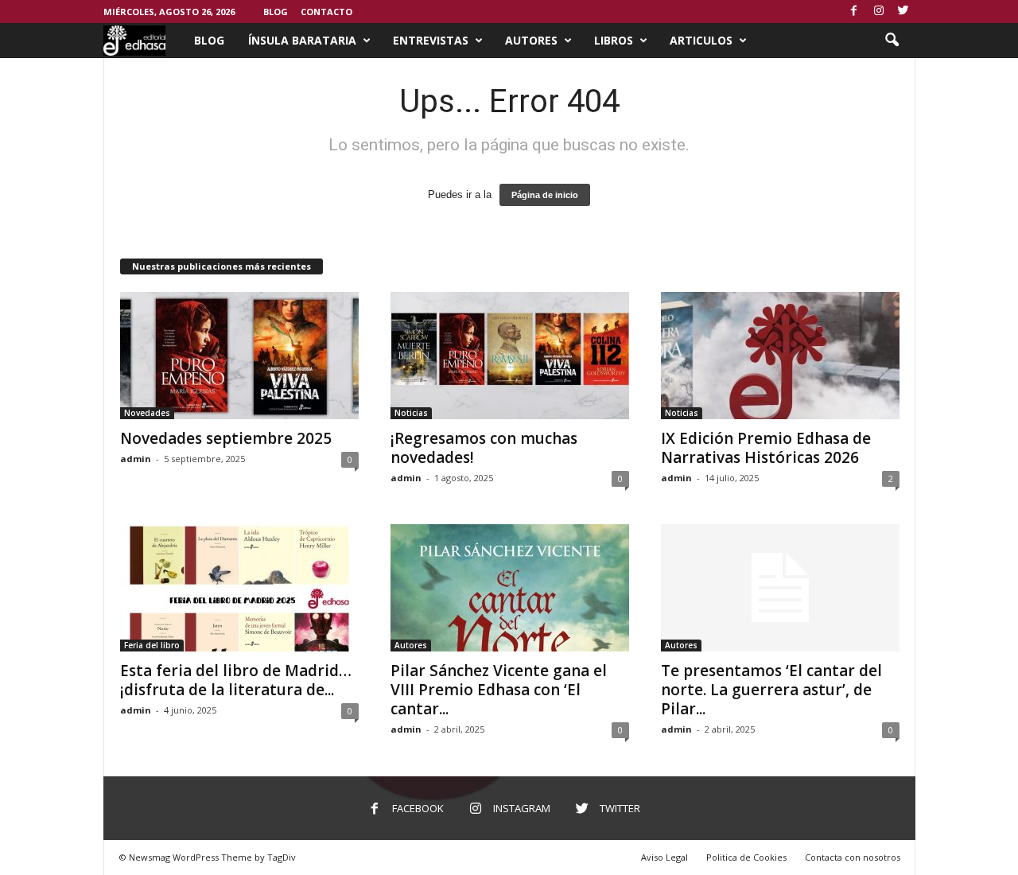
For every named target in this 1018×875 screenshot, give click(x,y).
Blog (275, 12)
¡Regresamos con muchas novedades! (483, 448)
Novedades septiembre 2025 (226, 438)
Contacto (326, 12)
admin (135, 459)
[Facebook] (854, 11)
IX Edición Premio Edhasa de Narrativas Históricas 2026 (766, 448)
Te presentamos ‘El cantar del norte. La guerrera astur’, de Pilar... (771, 689)
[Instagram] (878, 11)
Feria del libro (152, 645)
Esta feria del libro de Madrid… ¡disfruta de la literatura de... (236, 680)
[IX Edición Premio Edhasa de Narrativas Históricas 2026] (780, 355)
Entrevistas (430, 40)
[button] (891, 40)
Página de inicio (544, 195)
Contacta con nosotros (852, 857)
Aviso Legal (664, 857)
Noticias (411, 412)
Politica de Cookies (746, 857)
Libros (613, 40)
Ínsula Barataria (302, 40)
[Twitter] (903, 11)
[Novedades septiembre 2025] (239, 355)
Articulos (701, 40)
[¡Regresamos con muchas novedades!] (509, 355)
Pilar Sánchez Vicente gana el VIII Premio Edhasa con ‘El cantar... (498, 689)
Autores (531, 40)
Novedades (147, 412)
